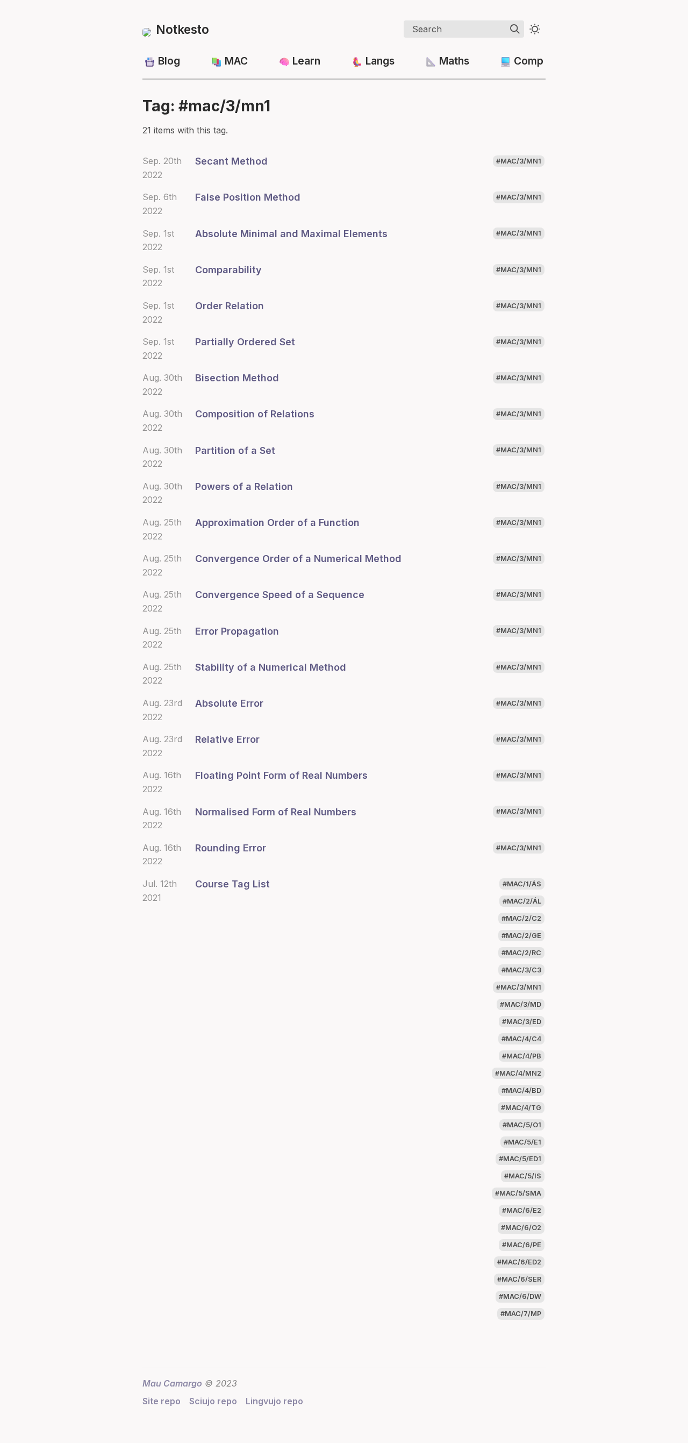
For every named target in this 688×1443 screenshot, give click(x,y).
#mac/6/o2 (521, 1228)
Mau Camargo (172, 1383)
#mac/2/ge (521, 936)
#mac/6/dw (520, 1297)
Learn (306, 60)
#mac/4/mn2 (518, 1073)
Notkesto (182, 29)
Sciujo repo (213, 1401)
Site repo (161, 1401)
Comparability (228, 269)
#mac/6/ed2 (519, 1263)
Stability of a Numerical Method (270, 667)
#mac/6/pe (521, 1245)
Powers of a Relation (244, 486)
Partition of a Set (235, 450)
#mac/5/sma (518, 1194)
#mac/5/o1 (522, 1125)
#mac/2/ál (522, 901)
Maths (454, 60)
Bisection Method (237, 377)
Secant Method (231, 161)
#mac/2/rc (521, 953)
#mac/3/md (520, 1004)
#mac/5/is (522, 1176)
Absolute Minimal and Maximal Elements (291, 233)
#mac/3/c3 (521, 970)
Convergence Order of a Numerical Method (298, 558)
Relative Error (227, 739)
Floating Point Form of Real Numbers (281, 775)
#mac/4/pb (521, 1056)
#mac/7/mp (520, 1314)
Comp (528, 60)
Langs (380, 60)
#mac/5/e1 (522, 1142)
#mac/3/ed (521, 1022)
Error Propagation (237, 631)
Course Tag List (232, 884)
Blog (169, 60)
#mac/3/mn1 (518, 161)
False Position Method (247, 197)
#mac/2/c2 (521, 918)
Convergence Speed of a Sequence (279, 594)
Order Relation (229, 305)
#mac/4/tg (521, 1108)
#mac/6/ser (519, 1280)
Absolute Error (229, 703)
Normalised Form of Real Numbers (275, 812)
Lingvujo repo (274, 1401)
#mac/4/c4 (521, 1039)
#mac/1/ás (522, 884)
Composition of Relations (254, 414)
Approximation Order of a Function (277, 522)
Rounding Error (230, 848)
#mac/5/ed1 (520, 1159)
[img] (515, 29)
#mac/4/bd (521, 1090)
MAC (236, 60)
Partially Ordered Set (245, 341)
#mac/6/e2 (521, 1211)
